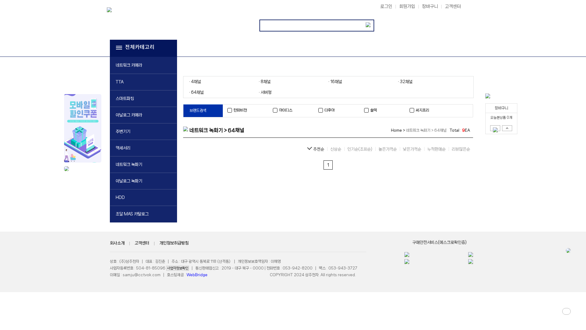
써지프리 (422, 110)
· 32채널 (405, 81)
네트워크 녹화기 (129, 164)
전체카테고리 (139, 47)
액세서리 (123, 148)
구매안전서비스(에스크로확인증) (439, 242)
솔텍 (373, 110)
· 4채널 (195, 81)
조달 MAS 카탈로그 (132, 214)
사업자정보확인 (177, 268)
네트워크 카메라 (129, 65)
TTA (120, 82)
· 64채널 (196, 92)
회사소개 (117, 243)
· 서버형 (265, 92)
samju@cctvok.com (142, 275)
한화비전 (240, 110)
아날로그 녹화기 (129, 181)
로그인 (386, 6)
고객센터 (453, 6)
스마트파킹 (125, 98)
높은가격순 (387, 149)
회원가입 (407, 6)
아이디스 (285, 110)
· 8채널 (265, 81)
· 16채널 (335, 81)
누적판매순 (436, 149)
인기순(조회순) (359, 149)
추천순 (318, 149)
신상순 (335, 149)
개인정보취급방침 (174, 243)
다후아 (329, 110)
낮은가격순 (412, 149)
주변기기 (123, 131)
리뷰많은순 (461, 149)
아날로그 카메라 (129, 115)
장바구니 (430, 6)
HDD (120, 197)
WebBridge (197, 275)
